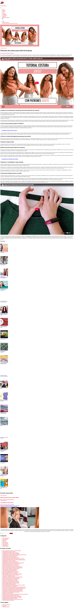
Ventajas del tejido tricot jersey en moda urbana (10, 565)
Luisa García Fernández (9, 53)
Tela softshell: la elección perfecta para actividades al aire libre (13, 584)
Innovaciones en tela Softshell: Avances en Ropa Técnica (12, 591)
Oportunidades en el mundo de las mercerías (10, 561)
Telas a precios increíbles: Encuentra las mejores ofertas (12, 566)
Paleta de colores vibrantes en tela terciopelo (10, 568)
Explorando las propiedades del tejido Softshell (10, 592)
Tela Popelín (4, 540)
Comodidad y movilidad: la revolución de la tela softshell (12, 576)
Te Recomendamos (5, 17)
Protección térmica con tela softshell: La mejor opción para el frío (13, 586)
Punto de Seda (5, 538)
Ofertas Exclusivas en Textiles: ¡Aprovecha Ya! (10, 578)
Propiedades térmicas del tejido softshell (9, 598)
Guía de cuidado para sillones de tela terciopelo (10, 582)
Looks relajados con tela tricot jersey (6, 502)
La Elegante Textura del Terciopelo (8, 575)
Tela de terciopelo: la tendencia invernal (9, 556)
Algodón (3, 10)
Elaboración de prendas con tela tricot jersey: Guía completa (13, 562)
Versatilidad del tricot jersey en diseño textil (10, 555)
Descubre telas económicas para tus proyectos (10, 581)
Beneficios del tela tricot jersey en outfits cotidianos (9, 497)
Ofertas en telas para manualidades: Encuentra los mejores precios (14, 554)
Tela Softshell (4, 542)
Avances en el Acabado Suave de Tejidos (9, 579)
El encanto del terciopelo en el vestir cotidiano (10, 574)
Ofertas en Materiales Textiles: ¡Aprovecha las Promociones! (13, 558)
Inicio (3, 9)
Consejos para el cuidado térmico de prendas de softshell (12, 589)
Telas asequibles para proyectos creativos (10, 572)
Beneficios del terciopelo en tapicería (9, 583)
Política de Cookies (5, 606)
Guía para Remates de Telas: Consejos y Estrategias (11, 596)
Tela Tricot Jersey (3, 47)
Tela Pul (3, 541)
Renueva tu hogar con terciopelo (8, 600)
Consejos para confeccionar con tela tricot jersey (11, 577)
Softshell (4, 13)
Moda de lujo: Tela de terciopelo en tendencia (10, 580)
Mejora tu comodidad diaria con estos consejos (10, 571)
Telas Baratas (4, 545)
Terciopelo (4, 14)
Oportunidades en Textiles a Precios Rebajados (10, 553)
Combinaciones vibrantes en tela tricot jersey (10, 552)
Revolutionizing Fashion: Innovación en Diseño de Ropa (12, 590)
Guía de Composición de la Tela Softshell (9, 585)
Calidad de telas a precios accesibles (9, 560)
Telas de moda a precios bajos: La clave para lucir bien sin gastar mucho (15, 594)
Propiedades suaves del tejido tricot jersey (10, 570)
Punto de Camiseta (5, 537)
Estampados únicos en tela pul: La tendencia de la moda (12, 599)
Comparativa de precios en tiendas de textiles (10, 557)
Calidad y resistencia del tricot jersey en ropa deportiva (12, 567)
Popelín (3, 11)
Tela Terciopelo (5, 543)
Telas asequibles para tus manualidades (9, 569)
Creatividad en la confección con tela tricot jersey (11, 563)
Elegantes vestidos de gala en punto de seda (10, 595)
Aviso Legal (4, 605)
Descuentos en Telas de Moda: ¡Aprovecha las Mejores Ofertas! (13, 587)
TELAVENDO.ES (3, 5)
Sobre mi (4, 16)
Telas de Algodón (5, 546)
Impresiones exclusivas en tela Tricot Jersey (10, 564)
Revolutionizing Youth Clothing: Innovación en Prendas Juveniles (13, 559)
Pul (3, 12)
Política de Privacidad (6, 604)
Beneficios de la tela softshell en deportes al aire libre (11, 597)
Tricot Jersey (4, 15)
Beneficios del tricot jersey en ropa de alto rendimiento (12, 573)
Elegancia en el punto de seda (7, 593)
